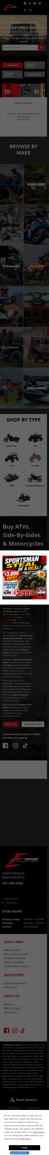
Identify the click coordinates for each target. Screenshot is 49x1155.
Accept (24, 1148)
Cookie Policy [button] (38, 1132)
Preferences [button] (24, 1138)
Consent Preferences (19, 1153)
